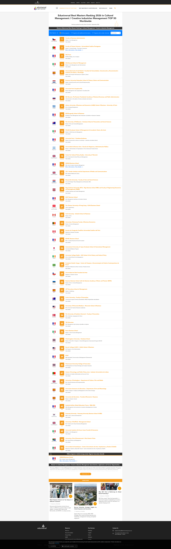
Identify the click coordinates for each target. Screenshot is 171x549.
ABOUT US (98, 2)
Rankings (90, 530)
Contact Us (115, 528)
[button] (76, 8)
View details (67, 42)
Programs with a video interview (101, 33)
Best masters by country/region (88, 8)
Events (89, 535)
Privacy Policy (68, 535)
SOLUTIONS (83, 2)
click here (57, 543)
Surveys (89, 539)
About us (67, 530)
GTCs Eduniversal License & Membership (74, 539)
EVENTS (88, 2)
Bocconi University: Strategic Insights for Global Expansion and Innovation (85, 508)
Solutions (90, 537)
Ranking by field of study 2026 (68, 8)
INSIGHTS (93, 2)
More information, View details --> (74, 50)
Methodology (103, 8)
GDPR (66, 537)
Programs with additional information (81, 33)
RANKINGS (73, 2)
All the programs (65, 33)
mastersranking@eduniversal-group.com (123, 530)
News (110, 8)
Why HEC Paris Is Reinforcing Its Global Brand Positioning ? (110, 492)
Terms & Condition (69, 532)
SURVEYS (78, 2)
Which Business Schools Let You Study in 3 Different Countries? (61, 500)
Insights (89, 532)
